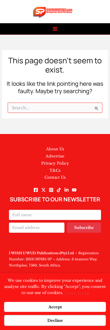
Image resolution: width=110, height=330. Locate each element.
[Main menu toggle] (55, 28)
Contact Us (55, 177)
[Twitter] (43, 190)
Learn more (75, 292)
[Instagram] (51, 190)
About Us (55, 148)
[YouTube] (74, 190)
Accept (55, 306)
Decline (55, 320)
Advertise (55, 156)
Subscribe (84, 227)
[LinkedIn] (66, 190)
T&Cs (55, 170)
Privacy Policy (55, 163)
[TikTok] (59, 190)
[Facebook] (36, 190)
